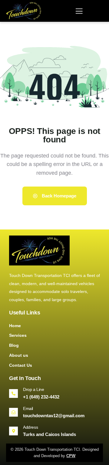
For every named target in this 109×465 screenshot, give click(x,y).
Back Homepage (58, 195)
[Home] (25, 11)
